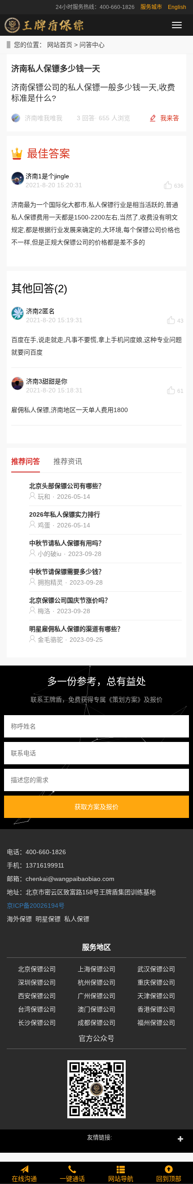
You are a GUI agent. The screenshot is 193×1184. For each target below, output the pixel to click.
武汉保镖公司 (156, 969)
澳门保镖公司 (96, 1009)
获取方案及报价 (96, 806)
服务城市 (151, 7)
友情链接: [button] (99, 1137)
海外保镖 (19, 919)
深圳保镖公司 (37, 982)
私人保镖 (76, 919)
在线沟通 (24, 1178)
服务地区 (96, 947)
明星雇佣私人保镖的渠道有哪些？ (76, 628)
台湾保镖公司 (37, 1009)
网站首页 (59, 44)
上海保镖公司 (96, 969)
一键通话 (72, 1178)
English (177, 7)
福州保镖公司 (156, 1022)
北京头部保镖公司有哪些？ (67, 485)
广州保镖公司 (96, 995)
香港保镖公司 (156, 1009)
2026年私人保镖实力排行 (64, 514)
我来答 (169, 118)
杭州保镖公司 (96, 982)
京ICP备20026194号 (36, 905)
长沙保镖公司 (37, 1022)
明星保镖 (48, 919)
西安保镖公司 (37, 995)
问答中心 (92, 44)
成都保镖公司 (96, 1022)
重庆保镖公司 (156, 982)
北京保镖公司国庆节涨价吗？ (70, 600)
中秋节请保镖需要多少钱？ (67, 571)
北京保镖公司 (37, 969)
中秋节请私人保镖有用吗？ (67, 543)
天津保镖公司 (156, 995)
